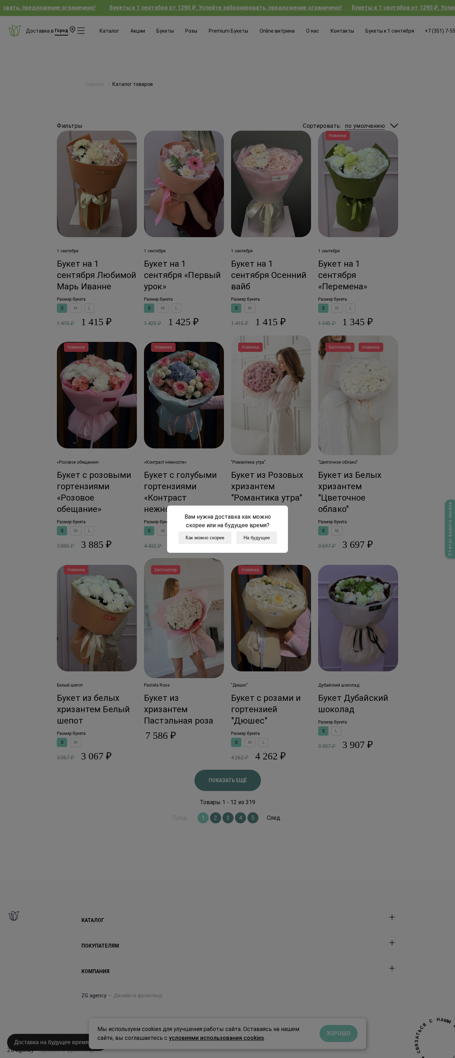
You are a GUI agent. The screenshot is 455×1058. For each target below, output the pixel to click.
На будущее (256, 537)
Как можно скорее (205, 537)
